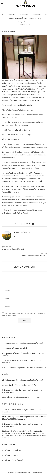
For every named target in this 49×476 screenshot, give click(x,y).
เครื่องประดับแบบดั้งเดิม (12, 450)
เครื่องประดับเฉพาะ (11, 455)
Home (4, 15)
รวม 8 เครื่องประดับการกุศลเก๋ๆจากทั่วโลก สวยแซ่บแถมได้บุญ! (24, 367)
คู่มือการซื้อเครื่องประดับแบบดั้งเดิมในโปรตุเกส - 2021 (21, 397)
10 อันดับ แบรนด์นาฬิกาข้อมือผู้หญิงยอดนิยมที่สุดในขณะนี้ (22, 343)
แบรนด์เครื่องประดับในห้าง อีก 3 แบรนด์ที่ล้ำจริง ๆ (19, 385)
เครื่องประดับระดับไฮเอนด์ (17, 15)
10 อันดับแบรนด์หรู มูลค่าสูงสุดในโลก (15, 348)
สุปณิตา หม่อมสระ (27, 22)
